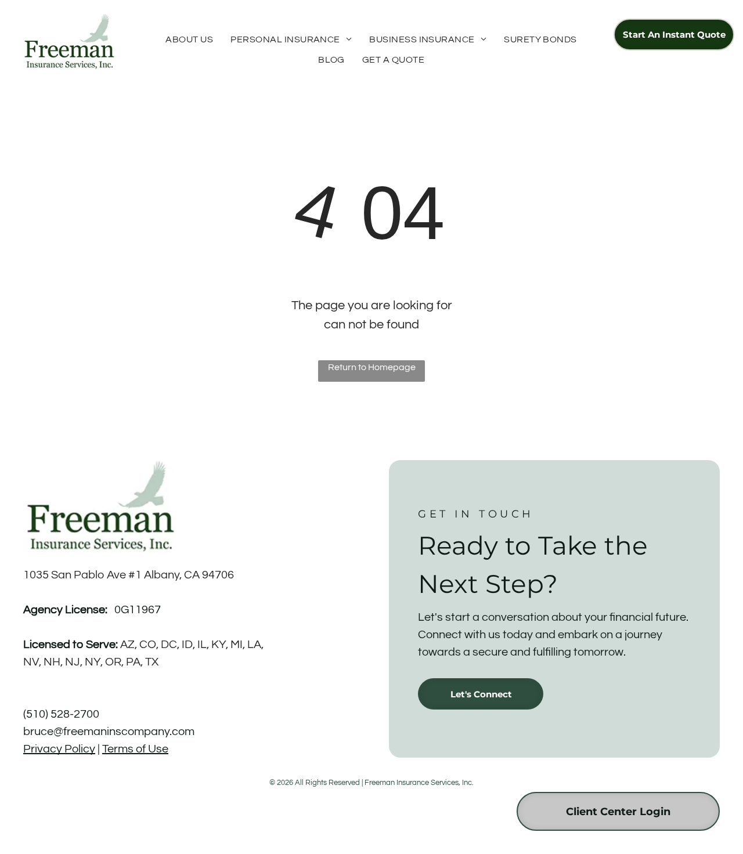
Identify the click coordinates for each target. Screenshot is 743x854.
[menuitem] (189, 39)
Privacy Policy (59, 749)
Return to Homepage (372, 367)
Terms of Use (135, 749)
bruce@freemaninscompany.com (108, 731)
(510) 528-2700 (61, 714)
